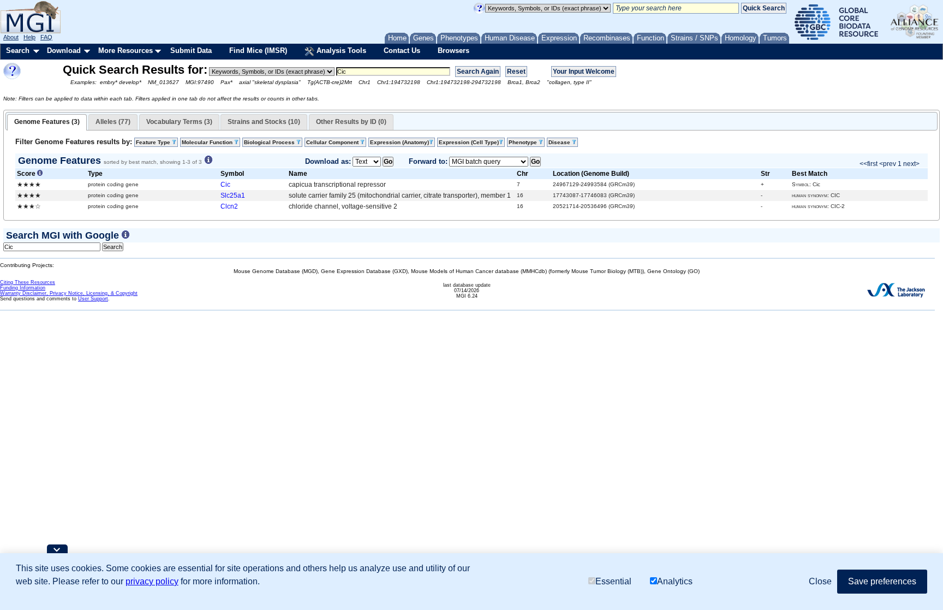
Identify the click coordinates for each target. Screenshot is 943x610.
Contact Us (402, 50)
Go (388, 161)
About (11, 37)
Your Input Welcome (583, 71)
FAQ (46, 37)
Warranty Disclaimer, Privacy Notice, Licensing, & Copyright (69, 293)
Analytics (675, 581)
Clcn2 (229, 206)
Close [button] (820, 581)
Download (64, 50)
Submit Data (191, 50)
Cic (225, 184)
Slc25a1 (232, 195)
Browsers (453, 50)
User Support (93, 298)
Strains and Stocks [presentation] (264, 122)
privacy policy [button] (152, 581)
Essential (613, 581)
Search (17, 50)
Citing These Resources (27, 282)
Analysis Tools (340, 50)
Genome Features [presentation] (47, 122)
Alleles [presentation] (113, 122)
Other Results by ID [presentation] (351, 122)
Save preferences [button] (882, 581)
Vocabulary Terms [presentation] (179, 122)
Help (29, 37)
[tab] (47, 122)
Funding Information (22, 288)
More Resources (125, 50)
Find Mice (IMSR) (258, 50)
